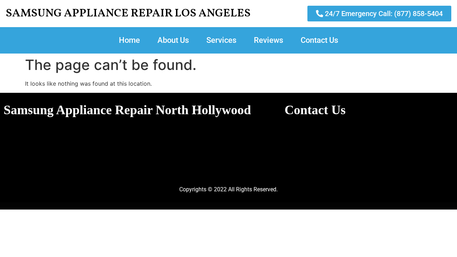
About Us (173, 40)
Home (129, 40)
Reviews (268, 40)
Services (221, 40)
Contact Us (319, 40)
